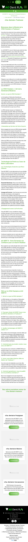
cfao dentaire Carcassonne (14, 482)
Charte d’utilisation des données (14, 537)
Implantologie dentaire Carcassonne (14, 528)
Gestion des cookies (14, 538)
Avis (18, 2)
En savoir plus (14, 427)
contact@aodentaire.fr (15, 518)
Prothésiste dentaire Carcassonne (14, 527)
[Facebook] (13, 11)
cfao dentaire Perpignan (14, 415)
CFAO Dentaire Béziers (21, 531)
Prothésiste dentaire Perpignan (14, 530)
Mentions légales (14, 535)
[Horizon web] (12, 540)
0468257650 (15, 515)
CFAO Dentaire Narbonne (14, 533)
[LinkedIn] (16, 11)
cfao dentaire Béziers (14, 449)
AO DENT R (4, 35)
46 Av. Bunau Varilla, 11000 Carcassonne (15, 513)
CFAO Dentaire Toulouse (8, 531)
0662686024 (14, 517)
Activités (6, 525)
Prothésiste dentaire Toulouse (17, 525)
